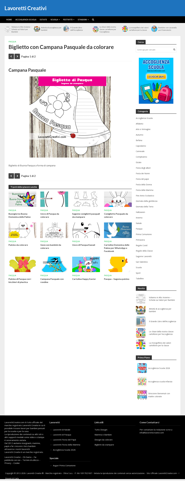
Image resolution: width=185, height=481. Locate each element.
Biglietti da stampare (104, 444)
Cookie (16, 463)
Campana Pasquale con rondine (52, 280)
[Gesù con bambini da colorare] (54, 230)
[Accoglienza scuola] (156, 81)
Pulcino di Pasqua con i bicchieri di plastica (20, 280)
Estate (43, 19)
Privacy (7, 463)
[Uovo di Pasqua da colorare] (54, 198)
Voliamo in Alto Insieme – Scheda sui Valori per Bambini (21, 29)
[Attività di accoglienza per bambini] (37, 29)
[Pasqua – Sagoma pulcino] (118, 264)
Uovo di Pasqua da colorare (49, 215)
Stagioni (82, 19)
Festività (67, 19)
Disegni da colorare (104, 439)
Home (9, 19)
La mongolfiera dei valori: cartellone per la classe (139, 29)
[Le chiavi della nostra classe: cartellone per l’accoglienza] (95, 29)
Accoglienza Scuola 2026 (159, 368)
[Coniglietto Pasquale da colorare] (118, 198)
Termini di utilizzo (30, 460)
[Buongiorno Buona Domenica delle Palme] (22, 198)
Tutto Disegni (101, 429)
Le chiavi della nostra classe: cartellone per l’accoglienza (108, 29)
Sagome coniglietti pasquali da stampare (86, 215)
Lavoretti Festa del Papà (64, 439)
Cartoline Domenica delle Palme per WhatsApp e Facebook (116, 248)
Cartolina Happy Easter (84, 279)
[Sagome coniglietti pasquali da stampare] (86, 198)
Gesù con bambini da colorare (50, 246)
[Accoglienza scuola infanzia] (142, 381)
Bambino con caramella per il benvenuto (167, 29)
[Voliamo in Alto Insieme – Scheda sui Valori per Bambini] (7, 29)
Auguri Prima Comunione (64, 465)
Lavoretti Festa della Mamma (66, 444)
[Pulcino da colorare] (22, 230)
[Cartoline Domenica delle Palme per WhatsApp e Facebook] (118, 230)
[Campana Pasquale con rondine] (54, 264)
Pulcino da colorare (18, 245)
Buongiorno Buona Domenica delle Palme (20, 215)
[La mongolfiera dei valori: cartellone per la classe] (125, 29)
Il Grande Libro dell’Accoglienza (76, 29)
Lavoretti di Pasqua (62, 434)
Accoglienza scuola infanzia (160, 381)
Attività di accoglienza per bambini (51, 29)
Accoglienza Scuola (25, 19)
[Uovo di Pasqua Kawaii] (86, 230)
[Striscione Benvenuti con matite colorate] (142, 395)
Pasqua (12, 41)
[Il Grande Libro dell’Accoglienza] (66, 29)
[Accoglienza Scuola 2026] (142, 368)
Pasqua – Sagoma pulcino (116, 279)
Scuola (54, 19)
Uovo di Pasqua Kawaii (83, 245)
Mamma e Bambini (103, 434)
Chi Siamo (27, 457)
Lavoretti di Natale (61, 429)
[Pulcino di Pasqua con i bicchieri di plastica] (22, 264)
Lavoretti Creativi (25, 8)
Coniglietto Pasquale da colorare (116, 215)
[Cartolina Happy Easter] (86, 264)
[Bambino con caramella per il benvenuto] (154, 29)
